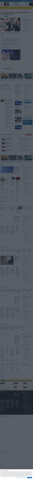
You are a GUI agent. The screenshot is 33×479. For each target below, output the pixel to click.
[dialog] (16, 474)
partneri (3, 471)
